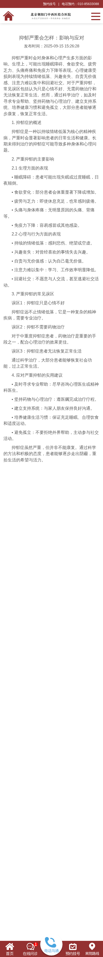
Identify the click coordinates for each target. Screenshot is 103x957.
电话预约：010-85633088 (80, 4)
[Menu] (95, 16)
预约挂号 (49, 4)
